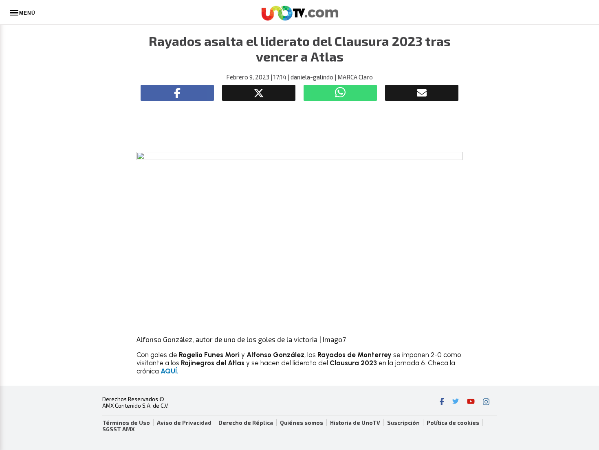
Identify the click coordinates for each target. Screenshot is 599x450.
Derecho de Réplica (245, 422)
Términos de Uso (126, 422)
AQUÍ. (169, 371)
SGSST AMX (118, 429)
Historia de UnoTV (355, 422)
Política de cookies (453, 422)
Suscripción (403, 422)
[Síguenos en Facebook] (442, 402)
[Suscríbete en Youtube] (471, 402)
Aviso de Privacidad (184, 422)
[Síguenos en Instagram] (486, 402)
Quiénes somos (301, 422)
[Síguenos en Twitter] (455, 402)
